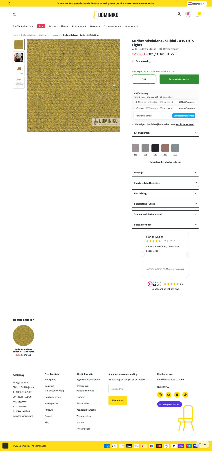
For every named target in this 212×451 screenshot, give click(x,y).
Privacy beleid (83, 428)
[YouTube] (168, 395)
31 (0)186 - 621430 (24, 392)
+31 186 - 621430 (24, 396)
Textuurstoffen (57, 26)
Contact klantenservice (184, 115)
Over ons (130, 26)
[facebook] (177, 395)
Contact (48, 416)
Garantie (81, 397)
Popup (150, 61)
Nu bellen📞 (163, 386)
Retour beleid (83, 403)
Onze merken (111, 26)
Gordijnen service (53, 397)
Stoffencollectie (22, 26)
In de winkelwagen (179, 79)
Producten (78, 26)
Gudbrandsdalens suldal (49, 35)
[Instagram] (160, 395)
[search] (14, 14)
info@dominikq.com (23, 416)
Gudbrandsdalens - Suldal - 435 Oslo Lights (23, 350)
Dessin (94, 26)
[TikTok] (185, 395)
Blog (47, 422)
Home (15, 35)
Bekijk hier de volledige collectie (165, 162)
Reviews (49, 409)
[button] (114, 85)
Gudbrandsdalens (28, 35)
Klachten (81, 422)
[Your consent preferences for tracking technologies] (5, 446)
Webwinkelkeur (84, 416)
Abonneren (118, 400)
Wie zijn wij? (50, 379)
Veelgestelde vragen (86, 409)
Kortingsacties (51, 403)
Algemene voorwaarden (88, 379)
